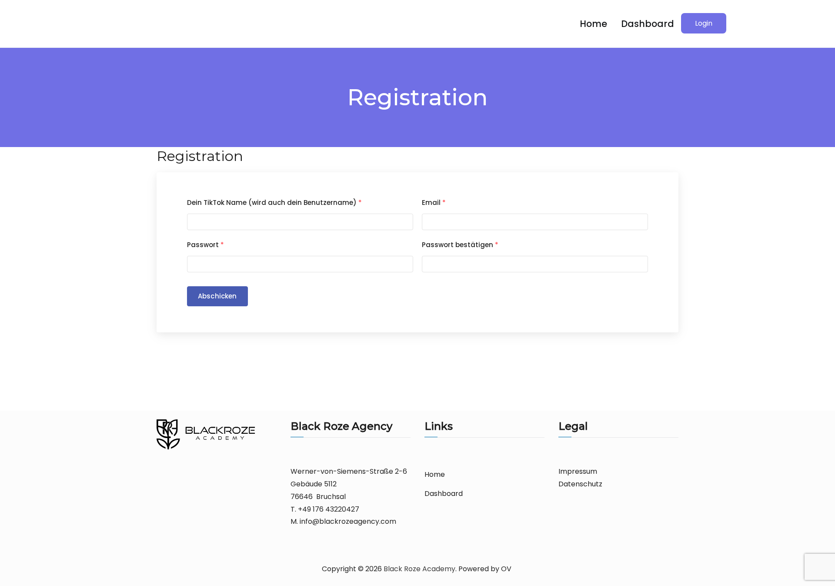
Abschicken (217, 296)
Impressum (577, 471)
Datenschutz (580, 484)
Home (593, 23)
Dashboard (647, 23)
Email (434, 202)
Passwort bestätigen (460, 245)
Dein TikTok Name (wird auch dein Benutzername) (274, 202)
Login (703, 23)
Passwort (205, 245)
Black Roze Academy (419, 569)
